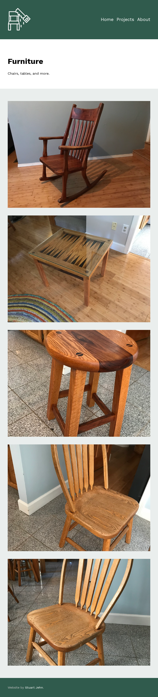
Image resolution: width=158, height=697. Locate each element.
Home (107, 19)
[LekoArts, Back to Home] (19, 30)
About (143, 19)
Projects (125, 19)
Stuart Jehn (34, 687)
